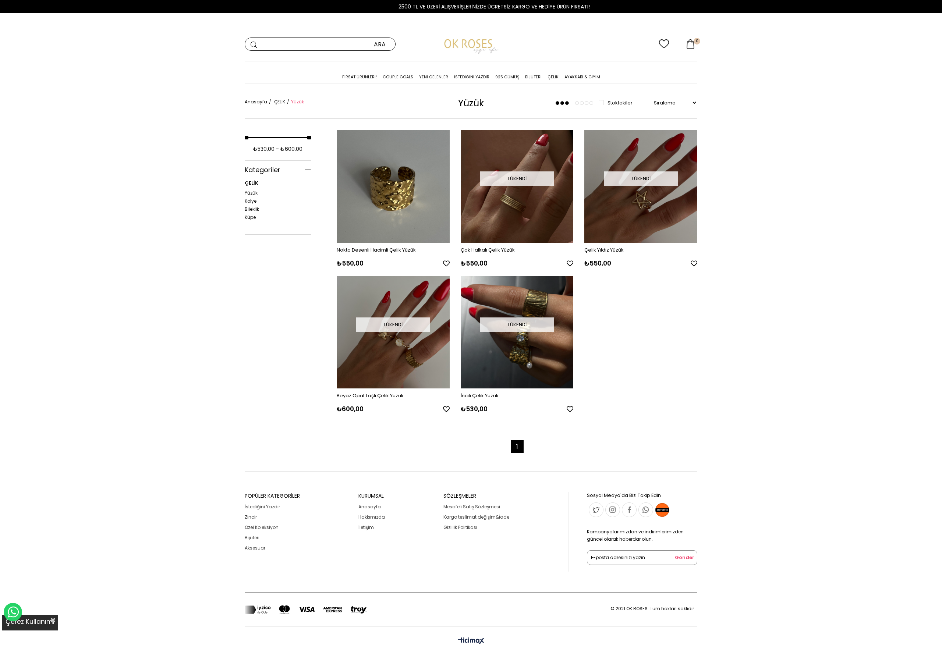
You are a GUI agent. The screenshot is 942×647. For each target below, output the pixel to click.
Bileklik (252, 209)
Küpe (250, 217)
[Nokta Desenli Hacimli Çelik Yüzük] (393, 186)
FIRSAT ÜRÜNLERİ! (359, 77)
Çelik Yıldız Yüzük (604, 249)
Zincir (251, 517)
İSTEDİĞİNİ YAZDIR (471, 77)
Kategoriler (262, 169)
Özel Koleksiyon (262, 527)
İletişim (366, 527)
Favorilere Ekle (446, 263)
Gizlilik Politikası (460, 527)
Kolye (250, 201)
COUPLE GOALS (398, 77)
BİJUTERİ (533, 77)
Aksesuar (255, 548)
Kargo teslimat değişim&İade (476, 517)
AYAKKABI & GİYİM (582, 77)
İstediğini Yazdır (262, 507)
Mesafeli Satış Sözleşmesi (471, 507)
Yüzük (251, 193)
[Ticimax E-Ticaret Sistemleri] (471, 641)
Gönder (684, 557)
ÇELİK (553, 77)
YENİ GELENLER (433, 77)
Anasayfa (369, 507)
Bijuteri (252, 537)
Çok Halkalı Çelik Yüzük (488, 249)
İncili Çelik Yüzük (480, 395)
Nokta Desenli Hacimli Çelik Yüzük (376, 249)
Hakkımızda (371, 517)
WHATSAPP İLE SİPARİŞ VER (13, 612)
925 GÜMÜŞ (507, 77)
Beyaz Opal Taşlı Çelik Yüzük (370, 395)
